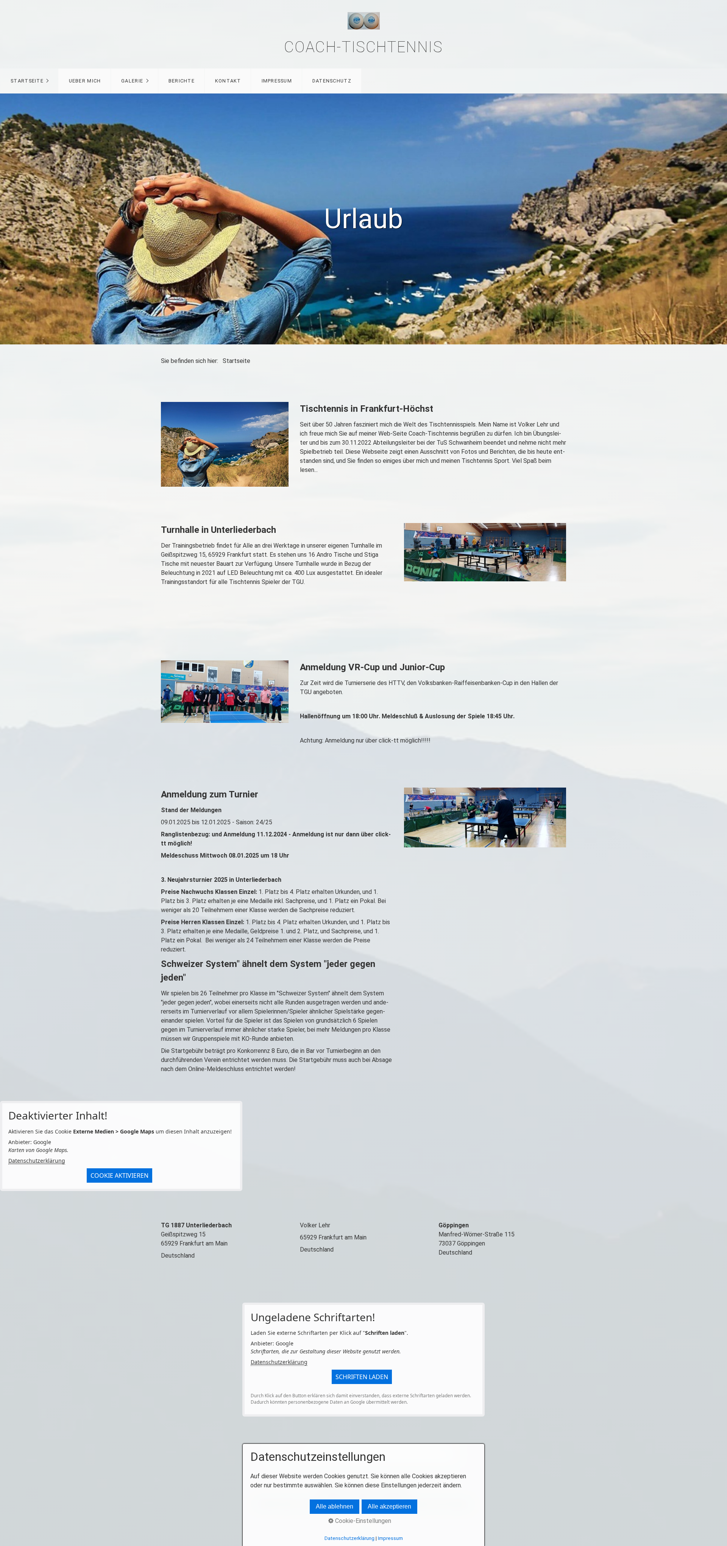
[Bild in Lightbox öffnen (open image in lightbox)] (225, 444)
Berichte (181, 81)
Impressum (277, 81)
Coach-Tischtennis (363, 47)
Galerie (132, 81)
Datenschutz (331, 81)
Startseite (27, 81)
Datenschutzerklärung (36, 1160)
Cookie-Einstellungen (362, 1520)
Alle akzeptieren (389, 1506)
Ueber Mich (85, 81)
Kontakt (228, 81)
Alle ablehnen (334, 1506)
